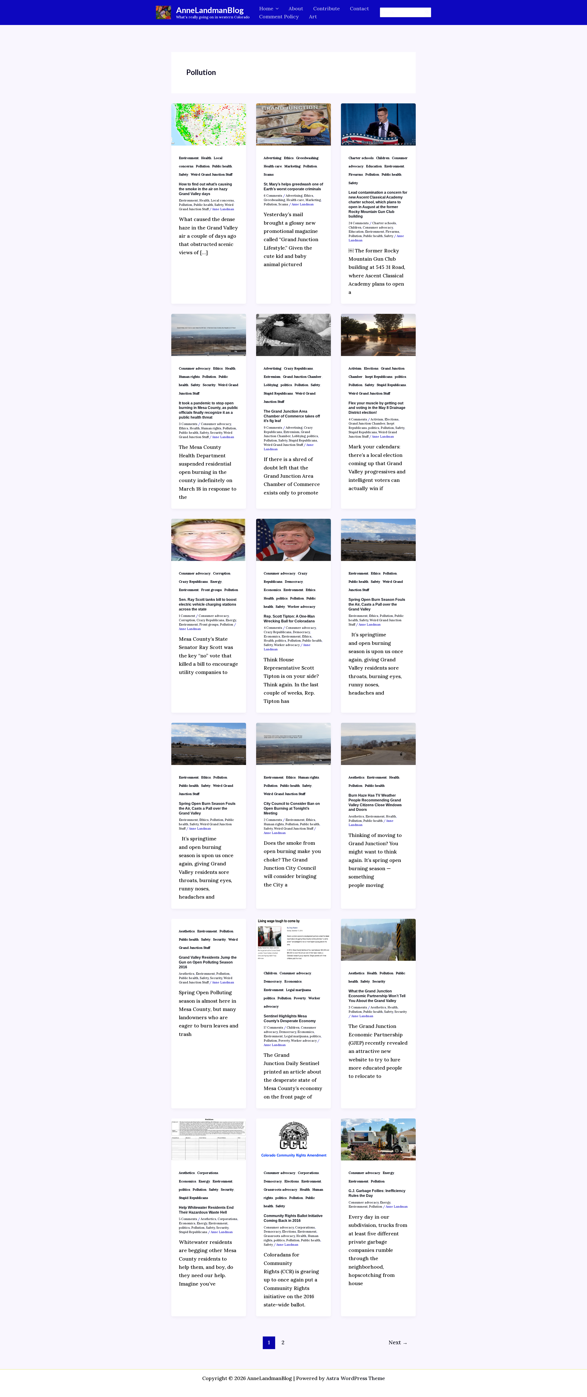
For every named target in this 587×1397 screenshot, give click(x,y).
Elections (371, 368)
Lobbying (271, 385)
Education (374, 166)
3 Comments (188, 424)
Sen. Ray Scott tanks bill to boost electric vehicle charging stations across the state (207, 604)
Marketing (292, 166)
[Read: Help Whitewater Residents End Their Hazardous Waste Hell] (208, 1139)
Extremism (272, 377)
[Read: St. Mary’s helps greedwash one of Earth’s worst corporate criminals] (293, 124)
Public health (222, 166)
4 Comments (358, 419)
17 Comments (273, 1028)
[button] (276, 9)
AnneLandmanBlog (210, 10)
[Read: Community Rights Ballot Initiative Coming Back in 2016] (293, 1139)
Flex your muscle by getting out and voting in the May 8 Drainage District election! (377, 408)
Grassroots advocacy (280, 1189)
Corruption (221, 573)
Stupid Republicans (278, 393)
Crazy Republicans (298, 368)
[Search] (427, 12)
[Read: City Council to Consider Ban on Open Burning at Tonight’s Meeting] (293, 743)
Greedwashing (307, 158)
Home (266, 8)
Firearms (356, 174)
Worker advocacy (301, 607)
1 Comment (187, 616)
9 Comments (273, 428)
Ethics (289, 158)
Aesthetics (356, 777)
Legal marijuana (298, 990)
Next (398, 1342)
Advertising (272, 158)
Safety (183, 174)
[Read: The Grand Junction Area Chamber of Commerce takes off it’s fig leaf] (293, 334)
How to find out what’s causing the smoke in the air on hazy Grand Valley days (205, 189)
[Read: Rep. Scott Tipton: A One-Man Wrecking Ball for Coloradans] (293, 539)
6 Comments (273, 196)
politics (286, 385)
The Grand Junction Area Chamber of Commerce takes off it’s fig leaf (292, 416)
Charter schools (361, 158)
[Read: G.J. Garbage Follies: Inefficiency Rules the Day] (378, 1139)
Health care (273, 166)
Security (209, 385)
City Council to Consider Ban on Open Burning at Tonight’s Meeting (292, 808)
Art (313, 16)
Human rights (189, 377)
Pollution (203, 166)
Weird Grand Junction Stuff (211, 174)
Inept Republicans (378, 377)
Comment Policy (279, 16)
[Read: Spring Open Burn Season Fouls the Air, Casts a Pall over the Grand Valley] (378, 539)
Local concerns (222, 200)
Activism (355, 368)
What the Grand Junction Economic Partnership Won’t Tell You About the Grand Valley (377, 996)
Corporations (207, 1173)
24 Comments (359, 223)
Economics (272, 590)
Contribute (326, 8)
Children (382, 158)
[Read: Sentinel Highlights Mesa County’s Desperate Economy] (293, 939)
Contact (359, 8)
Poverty (300, 998)
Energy (216, 582)
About (296, 8)
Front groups (211, 590)
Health (206, 158)
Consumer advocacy (378, 227)
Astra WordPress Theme (355, 1378)
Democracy (294, 582)
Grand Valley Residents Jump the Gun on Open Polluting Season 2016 (208, 962)
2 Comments (273, 820)
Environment (189, 158)
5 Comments (188, 1219)
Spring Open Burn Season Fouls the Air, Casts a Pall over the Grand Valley (377, 604)
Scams (269, 174)
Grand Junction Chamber (302, 377)
